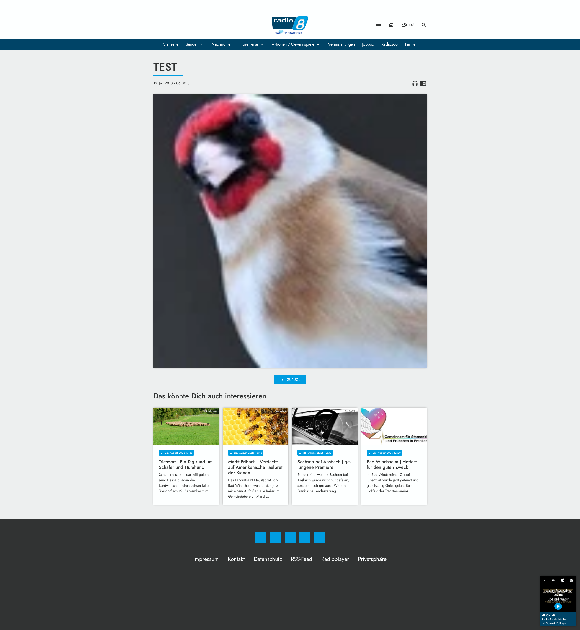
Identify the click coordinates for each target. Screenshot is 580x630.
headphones (415, 83)
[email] (194, 25)
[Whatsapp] (176, 25)
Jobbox (368, 44)
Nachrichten (221, 44)
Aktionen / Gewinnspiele (293, 44)
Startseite (170, 44)
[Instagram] (167, 25)
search (424, 25)
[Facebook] (157, 25)
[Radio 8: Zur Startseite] (290, 25)
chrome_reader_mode (423, 83)
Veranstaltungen (341, 44)
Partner (411, 44)
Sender (192, 44)
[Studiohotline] (185, 25)
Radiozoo (389, 44)
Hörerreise (249, 44)
